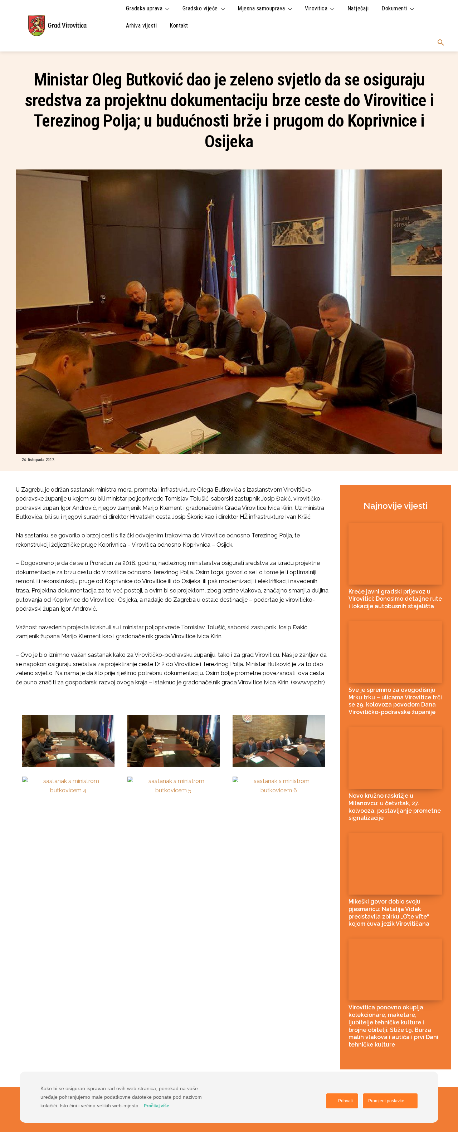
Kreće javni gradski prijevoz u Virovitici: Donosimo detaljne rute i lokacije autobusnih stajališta (395, 599)
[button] (440, 42)
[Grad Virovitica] (57, 25)
